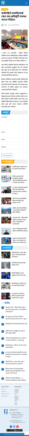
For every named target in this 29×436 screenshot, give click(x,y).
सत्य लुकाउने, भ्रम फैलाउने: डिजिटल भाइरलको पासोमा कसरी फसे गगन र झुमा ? (16, 317)
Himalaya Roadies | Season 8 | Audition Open (17, 399)
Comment (4, 117)
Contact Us (3, 391)
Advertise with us (5, 393)
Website (3, 147)
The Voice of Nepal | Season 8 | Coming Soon (17, 391)
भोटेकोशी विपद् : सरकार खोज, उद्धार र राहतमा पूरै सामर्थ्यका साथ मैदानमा (14, 362)
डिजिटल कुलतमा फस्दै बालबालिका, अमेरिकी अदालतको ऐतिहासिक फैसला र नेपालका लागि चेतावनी (15, 371)
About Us (3, 389)
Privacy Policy (4, 396)
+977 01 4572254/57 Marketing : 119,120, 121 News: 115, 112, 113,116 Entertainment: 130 (17, 415)
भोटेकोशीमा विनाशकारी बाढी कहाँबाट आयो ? (16, 325)
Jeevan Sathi (16, 404)
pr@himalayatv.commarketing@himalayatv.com (18, 421)
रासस (6, 25)
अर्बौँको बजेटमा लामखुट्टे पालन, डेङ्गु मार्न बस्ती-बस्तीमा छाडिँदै (15, 332)
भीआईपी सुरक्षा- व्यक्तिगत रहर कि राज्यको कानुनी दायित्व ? (15, 346)
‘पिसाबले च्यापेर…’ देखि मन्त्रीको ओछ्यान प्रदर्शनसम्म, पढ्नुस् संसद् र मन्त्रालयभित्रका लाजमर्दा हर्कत (16, 309)
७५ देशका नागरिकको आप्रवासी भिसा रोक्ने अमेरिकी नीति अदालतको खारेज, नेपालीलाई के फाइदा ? (16, 354)
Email (3, 139)
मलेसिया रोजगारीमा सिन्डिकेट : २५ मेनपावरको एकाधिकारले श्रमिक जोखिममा (15, 379)
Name (3, 132)
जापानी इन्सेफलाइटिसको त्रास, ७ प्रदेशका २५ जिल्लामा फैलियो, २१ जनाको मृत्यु (15, 339)
